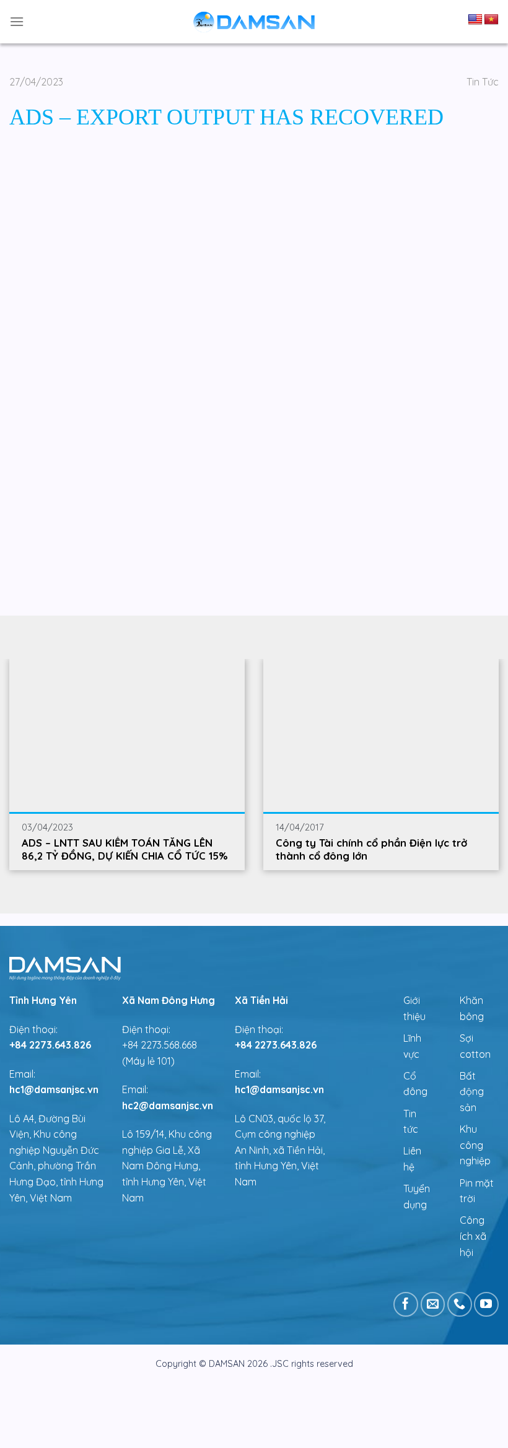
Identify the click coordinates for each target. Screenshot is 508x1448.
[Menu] (16, 21)
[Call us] (459, 1304)
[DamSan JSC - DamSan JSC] (254, 22)
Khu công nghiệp (475, 1145)
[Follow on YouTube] (486, 1304)
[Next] (442, 748)
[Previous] (66, 748)
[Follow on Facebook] (405, 1304)
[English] (475, 20)
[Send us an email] (433, 1304)
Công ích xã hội (473, 1236)
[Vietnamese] (491, 20)
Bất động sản (472, 1092)
